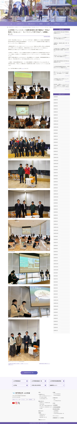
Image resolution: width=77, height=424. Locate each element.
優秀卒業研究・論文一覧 (43, 417)
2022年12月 (56, 227)
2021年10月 (56, 269)
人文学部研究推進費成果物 (55, 381)
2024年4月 (56, 181)
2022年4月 (56, 251)
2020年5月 (56, 321)
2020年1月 (56, 330)
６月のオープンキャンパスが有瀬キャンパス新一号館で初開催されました (61, 56)
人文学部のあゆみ (57, 23)
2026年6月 (56, 102)
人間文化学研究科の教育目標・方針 (59, 413)
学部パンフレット (16, 399)
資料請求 (30, 399)
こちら (23, 68)
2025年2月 (56, 151)
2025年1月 (56, 154)
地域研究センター (53, 385)
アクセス (23, 399)
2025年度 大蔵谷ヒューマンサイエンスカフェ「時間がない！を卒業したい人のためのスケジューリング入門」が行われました (61, 87)
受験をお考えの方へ (31, 23)
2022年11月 (56, 230)
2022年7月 (56, 242)
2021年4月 (56, 288)
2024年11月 (56, 160)
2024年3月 (56, 184)
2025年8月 (56, 133)
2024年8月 (56, 169)
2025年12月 (56, 121)
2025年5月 (56, 142)
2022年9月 (56, 236)
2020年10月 (56, 306)
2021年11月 (56, 266)
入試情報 (41, 408)
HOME (11, 23)
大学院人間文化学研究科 (36, 385)
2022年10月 (56, 233)
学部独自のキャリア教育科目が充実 (45, 402)
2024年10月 (56, 163)
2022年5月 (56, 248)
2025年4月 (56, 145)
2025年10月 (56, 127)
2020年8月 (56, 312)
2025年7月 (56, 136)
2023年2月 (56, 221)
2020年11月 (56, 303)
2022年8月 (56, 239)
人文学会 (65, 23)
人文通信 (48, 23)
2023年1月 (56, 224)
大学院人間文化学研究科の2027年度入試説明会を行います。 (61, 62)
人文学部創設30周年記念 (57, 400)
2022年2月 (56, 257)
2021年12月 (56, 263)
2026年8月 (56, 96)
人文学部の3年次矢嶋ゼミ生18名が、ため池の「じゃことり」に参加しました (18, 364)
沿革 (54, 399)
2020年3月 (56, 327)
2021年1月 (56, 297)
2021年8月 (56, 275)
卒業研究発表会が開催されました (44, 363)
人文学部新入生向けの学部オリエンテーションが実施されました (61, 80)
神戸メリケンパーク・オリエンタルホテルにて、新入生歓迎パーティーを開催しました (61, 74)
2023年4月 (56, 215)
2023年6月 (56, 209)
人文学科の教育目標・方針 (43, 398)
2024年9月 (56, 166)
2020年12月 (56, 300)
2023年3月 (56, 218)
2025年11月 (56, 124)
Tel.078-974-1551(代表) (16, 397)
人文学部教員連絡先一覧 (36, 381)
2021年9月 (56, 272)
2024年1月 (56, 190)
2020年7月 (56, 315)
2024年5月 (56, 178)
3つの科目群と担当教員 (43, 397)
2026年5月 (56, 105)
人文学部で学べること (20, 23)
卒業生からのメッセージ (41, 419)
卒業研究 (40, 23)
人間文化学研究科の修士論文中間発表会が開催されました (61, 33)
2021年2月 (56, 294)
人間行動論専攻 (56, 410)
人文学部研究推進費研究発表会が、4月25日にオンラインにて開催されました (61, 67)
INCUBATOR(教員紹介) (57, 395)
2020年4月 (56, 324)
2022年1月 (56, 260)
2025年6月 (56, 139)
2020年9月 (56, 309)
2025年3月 (56, 148)
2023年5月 (56, 212)
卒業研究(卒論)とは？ (43, 414)
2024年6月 (56, 175)
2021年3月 (56, 291)
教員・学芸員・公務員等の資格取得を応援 (46, 405)
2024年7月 (56, 172)
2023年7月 (56, 206)
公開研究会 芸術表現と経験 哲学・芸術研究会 (61, 44)
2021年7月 (56, 278)
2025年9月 (56, 130)
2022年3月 (56, 254)
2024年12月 (56, 157)
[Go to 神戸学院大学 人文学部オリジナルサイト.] (7, 27)
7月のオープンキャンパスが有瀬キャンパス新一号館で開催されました (61, 38)
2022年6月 (56, 245)
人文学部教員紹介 (17, 381)
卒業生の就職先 (42, 404)
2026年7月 (56, 99)
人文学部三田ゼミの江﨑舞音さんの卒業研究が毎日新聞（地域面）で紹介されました (61, 50)
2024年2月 (56, 187)
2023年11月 (56, 193)
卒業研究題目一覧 (42, 415)
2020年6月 (56, 318)
